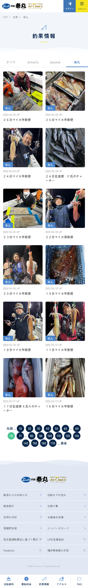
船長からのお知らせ (15, 495)
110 (59, 436)
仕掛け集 (52, 506)
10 (20, 428)
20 (29, 428)
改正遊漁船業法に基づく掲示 (20, 539)
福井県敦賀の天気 (58, 550)
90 (40, 436)
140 (26, 443)
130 (77, 436)
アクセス (62, 584)
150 (35, 443)
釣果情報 (44, 584)
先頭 (10, 428)
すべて (11, 62)
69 (77, 428)
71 (20, 436)
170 (53, 443)
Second (55, 62)
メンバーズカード (58, 528)
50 (56, 428)
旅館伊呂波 (10, 528)
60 (65, 428)
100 (49, 436)
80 (31, 436)
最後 (64, 443)
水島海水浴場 (55, 517)
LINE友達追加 (55, 539)
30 (38, 428)
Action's (33, 62)
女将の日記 (10, 517)
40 (47, 428)
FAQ (79, 584)
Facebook (8, 550)
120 (68, 436)
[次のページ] (60, 443)
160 (44, 443)
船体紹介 (8, 506)
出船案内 (9, 584)
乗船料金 (26, 584)
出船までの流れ (56, 495)
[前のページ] (13, 428)
